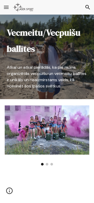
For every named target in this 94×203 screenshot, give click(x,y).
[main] (47, 41)
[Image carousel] (47, 135)
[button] (6, 7)
